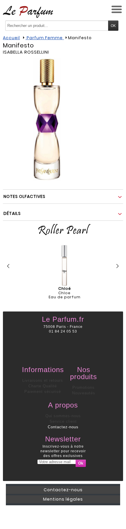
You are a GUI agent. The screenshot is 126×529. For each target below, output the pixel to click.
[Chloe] (64, 265)
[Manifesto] (47, 119)
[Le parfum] (28, 11)
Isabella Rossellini (26, 52)
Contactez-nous (63, 427)
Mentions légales (63, 499)
